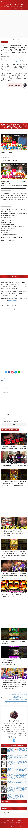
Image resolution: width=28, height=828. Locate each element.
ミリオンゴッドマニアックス (14, 5)
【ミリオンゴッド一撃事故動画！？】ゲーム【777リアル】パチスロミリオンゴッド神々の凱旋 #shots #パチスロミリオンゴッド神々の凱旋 (14, 483)
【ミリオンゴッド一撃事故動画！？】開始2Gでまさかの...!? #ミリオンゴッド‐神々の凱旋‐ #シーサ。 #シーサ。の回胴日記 (17, 757)
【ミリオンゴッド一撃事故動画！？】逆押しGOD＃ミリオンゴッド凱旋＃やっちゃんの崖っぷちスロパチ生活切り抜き (17, 769)
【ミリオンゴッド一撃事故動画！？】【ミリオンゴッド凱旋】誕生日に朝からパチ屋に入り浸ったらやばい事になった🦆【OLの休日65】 (16, 694)
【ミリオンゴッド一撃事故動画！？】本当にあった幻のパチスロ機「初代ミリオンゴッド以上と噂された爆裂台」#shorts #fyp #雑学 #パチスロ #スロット (17, 763)
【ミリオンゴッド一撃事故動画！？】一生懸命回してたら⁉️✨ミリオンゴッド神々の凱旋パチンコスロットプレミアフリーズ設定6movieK (17, 750)
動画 (3, 380)
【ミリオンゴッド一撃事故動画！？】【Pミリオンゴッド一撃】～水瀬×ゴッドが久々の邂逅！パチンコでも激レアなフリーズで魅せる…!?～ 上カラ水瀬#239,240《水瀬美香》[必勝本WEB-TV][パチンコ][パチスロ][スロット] (14, 684)
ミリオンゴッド (5, 378)
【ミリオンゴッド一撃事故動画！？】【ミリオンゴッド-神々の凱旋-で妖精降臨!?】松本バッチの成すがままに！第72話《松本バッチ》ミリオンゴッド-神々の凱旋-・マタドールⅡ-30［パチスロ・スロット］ (17, 776)
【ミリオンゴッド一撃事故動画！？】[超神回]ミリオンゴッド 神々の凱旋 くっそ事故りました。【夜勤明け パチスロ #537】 (14, 594)
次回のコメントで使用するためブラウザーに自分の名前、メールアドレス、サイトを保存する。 (13, 420)
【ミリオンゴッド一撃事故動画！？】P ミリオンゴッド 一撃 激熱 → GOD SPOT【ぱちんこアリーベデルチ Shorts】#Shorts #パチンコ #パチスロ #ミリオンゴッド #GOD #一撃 (17, 796)
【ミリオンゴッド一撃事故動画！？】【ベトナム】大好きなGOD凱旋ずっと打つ (17, 782)
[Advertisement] (14, 24)
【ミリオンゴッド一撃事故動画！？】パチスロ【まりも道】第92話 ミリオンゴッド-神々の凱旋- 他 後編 (14, 575)
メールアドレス (5, 414)
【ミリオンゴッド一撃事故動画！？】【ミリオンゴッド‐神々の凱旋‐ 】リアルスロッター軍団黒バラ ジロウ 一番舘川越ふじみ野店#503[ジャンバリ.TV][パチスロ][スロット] (17, 790)
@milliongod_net (16, 61)
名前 (3, 409)
